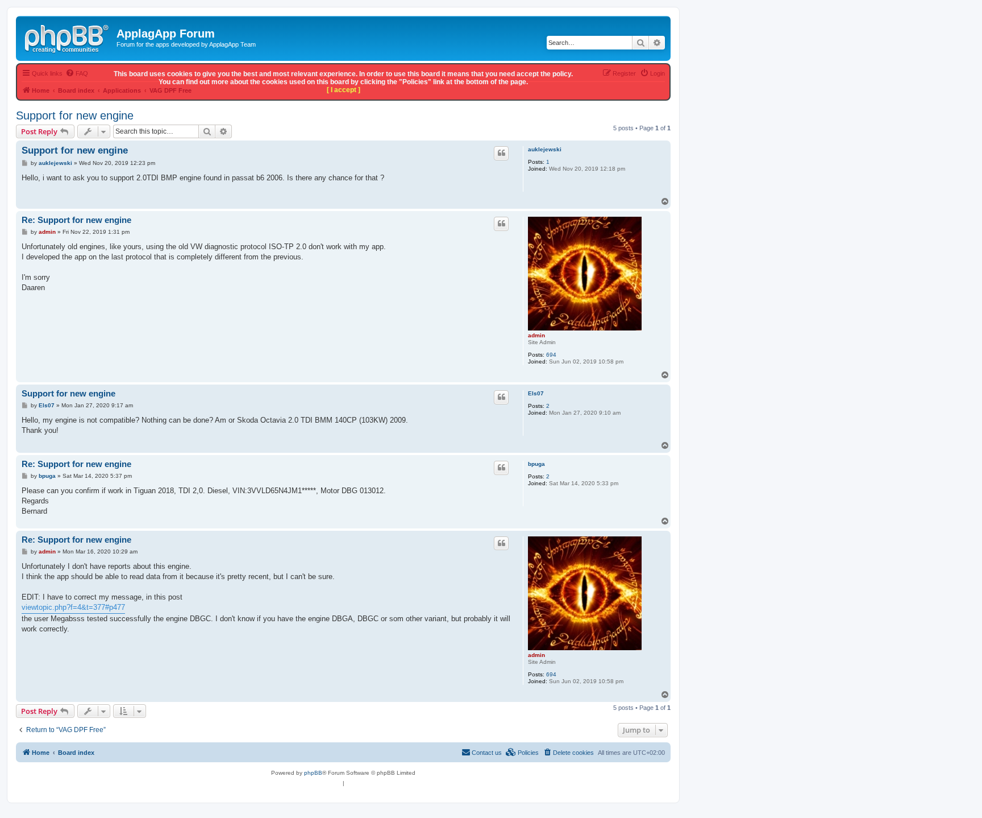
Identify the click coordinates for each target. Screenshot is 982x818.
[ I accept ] (343, 90)
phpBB (313, 773)
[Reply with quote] (501, 153)
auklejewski (544, 149)
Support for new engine (75, 115)
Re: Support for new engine (76, 220)
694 (551, 355)
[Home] (67, 37)
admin (536, 335)
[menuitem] (568, 752)
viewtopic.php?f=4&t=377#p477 (73, 607)
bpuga (536, 464)
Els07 (536, 393)
